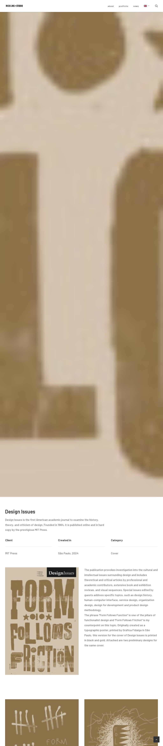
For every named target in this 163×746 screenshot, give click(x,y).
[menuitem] (111, 6)
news (136, 6)
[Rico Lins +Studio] (14, 5)
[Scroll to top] (156, 739)
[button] (145, 6)
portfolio (123, 6)
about (111, 6)
